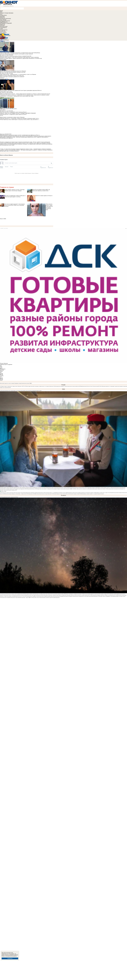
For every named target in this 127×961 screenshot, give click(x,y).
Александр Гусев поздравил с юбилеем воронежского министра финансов (67, 386)
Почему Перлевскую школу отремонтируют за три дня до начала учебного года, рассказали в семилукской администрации (21, 390)
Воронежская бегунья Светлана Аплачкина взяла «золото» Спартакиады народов (81, 487)
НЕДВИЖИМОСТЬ (3, 22)
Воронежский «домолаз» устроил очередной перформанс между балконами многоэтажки (14, 383)
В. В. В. (1, 115)
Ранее (11, 166)
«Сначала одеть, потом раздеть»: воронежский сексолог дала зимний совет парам (16, 96)
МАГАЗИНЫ (6, 40)
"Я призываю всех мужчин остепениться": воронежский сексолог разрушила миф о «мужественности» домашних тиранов (24, 94)
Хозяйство (2, 77)
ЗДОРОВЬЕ (2, 16)
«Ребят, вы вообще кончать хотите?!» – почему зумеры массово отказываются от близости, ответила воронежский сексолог (25, 93)
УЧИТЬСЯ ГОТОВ (6, 35)
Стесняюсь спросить (4, 78)
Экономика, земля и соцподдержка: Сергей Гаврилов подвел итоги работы (111, 596)
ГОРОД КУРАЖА (3, 15)
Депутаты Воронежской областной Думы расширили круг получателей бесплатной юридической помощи (51, 596)
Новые (1, 166)
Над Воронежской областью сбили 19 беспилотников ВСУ (90, 386)
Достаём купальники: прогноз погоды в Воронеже (43, 493)
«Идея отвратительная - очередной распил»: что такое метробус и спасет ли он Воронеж (18, 74)
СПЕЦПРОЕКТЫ (3, 27)
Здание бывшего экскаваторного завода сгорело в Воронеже (11, 386)
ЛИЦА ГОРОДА (3, 19)
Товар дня (2, 97)
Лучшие (6, 166)
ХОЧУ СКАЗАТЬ (3, 32)
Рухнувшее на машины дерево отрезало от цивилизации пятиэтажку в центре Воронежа (111, 487)
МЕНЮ (1, 10)
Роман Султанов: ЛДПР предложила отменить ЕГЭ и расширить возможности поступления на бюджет (76, 492)
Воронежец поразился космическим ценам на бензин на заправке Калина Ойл (15, 56)
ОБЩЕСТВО (2, 24)
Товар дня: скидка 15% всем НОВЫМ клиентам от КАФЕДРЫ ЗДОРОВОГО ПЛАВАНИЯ (18, 113)
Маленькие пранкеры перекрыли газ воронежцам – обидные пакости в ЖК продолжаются (19, 493)
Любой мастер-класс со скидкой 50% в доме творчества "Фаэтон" (13, 112)
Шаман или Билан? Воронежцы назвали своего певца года (12, 75)
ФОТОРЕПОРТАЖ (3, 29)
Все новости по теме (4, 55)
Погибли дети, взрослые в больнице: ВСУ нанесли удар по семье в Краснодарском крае (16, 492)
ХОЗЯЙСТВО (2, 31)
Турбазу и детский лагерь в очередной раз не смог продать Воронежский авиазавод (83, 596)
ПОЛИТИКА (2, 25)
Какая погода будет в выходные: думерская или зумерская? (12, 76)
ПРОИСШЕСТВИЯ (3, 26)
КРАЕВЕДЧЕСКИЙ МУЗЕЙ (5, 18)
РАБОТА (7, 34)
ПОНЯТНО (10, 958)
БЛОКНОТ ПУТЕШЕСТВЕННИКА (6, 13)
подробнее (10, 364)
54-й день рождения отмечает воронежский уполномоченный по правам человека (66, 493)
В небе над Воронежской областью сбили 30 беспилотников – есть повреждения (45, 492)
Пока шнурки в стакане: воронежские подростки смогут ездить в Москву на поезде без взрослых (17, 487)
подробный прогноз (4, 364)
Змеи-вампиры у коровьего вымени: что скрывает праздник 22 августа (92, 493)
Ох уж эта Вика (3, 59)
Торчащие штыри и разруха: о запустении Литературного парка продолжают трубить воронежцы (19, 57)
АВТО (1, 11)
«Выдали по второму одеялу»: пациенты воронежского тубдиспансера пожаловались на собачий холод (21, 58)
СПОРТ (1, 28)
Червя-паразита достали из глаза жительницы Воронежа (22, 596)
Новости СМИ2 (3, 218)
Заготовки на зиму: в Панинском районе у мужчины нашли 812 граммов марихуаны (46, 597)
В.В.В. (1, 14)
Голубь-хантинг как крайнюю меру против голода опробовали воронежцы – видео (15, 597)
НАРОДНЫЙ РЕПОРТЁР (5, 20)
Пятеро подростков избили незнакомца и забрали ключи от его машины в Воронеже (39, 386)
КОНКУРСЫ (2, 17)
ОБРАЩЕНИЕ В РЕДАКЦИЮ (6, 23)
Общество (2, 134)
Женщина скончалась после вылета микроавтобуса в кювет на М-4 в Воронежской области (49, 487)
